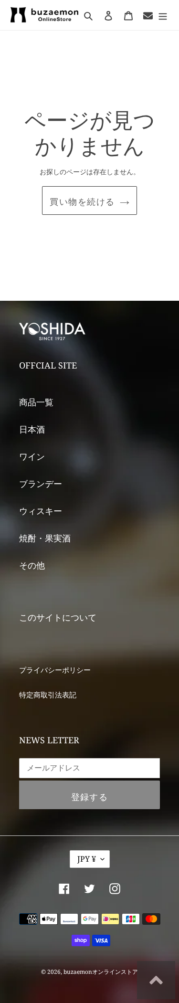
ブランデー (40, 483)
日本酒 (32, 429)
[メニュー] (163, 15)
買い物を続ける (82, 201)
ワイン (32, 456)
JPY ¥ (86, 859)
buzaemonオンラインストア (100, 972)
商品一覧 (36, 402)
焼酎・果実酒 (45, 538)
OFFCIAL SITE (48, 365)
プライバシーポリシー (55, 670)
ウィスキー (40, 511)
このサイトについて (57, 617)
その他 (32, 565)
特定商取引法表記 (47, 694)
